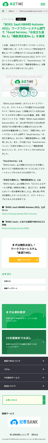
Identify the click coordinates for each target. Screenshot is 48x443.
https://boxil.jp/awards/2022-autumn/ (19, 213)
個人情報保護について (18, 434)
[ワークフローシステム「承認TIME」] (3, 11)
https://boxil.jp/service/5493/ (15, 228)
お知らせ (20, 19)
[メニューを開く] (43, 4)
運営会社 (34, 434)
